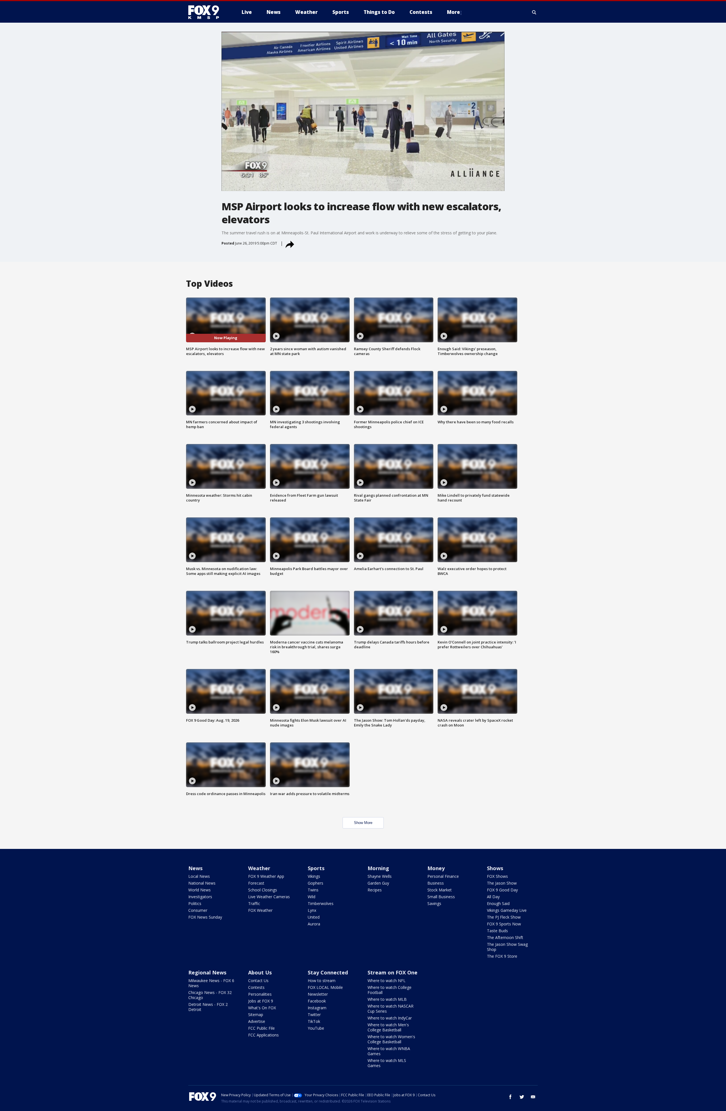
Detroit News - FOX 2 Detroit (208, 1007)
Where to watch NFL (387, 980)
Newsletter (318, 994)
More (453, 12)
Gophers (315, 883)
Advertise (256, 1021)
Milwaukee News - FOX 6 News (211, 983)
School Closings (262, 890)
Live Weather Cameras (269, 896)
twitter (521, 1096)
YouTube (316, 1028)
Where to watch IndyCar (390, 1018)
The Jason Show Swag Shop (507, 947)
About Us (260, 972)
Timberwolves (321, 903)
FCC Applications (263, 1035)
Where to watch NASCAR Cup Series (390, 1008)
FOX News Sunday (205, 917)
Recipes (375, 890)
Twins (313, 890)
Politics (194, 903)
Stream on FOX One (392, 972)
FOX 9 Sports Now (504, 924)
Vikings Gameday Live (507, 910)
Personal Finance (443, 876)
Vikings (314, 876)
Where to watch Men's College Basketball (388, 1027)
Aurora (314, 924)
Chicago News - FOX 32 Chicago (210, 995)
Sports (316, 868)
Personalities (260, 994)
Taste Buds (497, 930)
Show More (363, 823)
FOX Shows (497, 876)
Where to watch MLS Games (387, 1063)
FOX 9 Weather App (266, 876)
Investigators (200, 896)
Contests (256, 987)
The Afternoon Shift (505, 937)
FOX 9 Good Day (502, 890)
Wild (311, 896)
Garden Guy (378, 883)
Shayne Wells (380, 876)
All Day (493, 896)
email (533, 1096)
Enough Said (498, 903)
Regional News (207, 972)
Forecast (256, 883)
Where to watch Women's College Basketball (391, 1039)
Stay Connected (328, 972)
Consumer (197, 910)
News (195, 868)
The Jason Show (502, 883)
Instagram (317, 1007)
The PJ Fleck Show (504, 917)
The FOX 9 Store (502, 956)
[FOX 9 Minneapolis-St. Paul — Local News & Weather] (207, 12)
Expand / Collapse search (534, 12)
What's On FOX (262, 1007)
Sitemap (255, 1014)
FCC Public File (261, 1028)
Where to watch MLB (387, 999)
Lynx (312, 910)
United (314, 917)
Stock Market (439, 890)
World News (199, 890)
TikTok (314, 1021)
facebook (510, 1096)
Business (435, 883)
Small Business (441, 896)
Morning (378, 868)
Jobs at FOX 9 (260, 1001)
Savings (434, 903)
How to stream (321, 980)
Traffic (254, 903)
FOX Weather (260, 910)
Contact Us (258, 980)
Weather (259, 868)
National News (202, 883)
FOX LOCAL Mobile (325, 987)
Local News (199, 876)
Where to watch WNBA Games (389, 1051)
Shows (495, 868)
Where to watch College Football (389, 990)
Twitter (314, 1014)
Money (436, 868)
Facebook (317, 1001)
